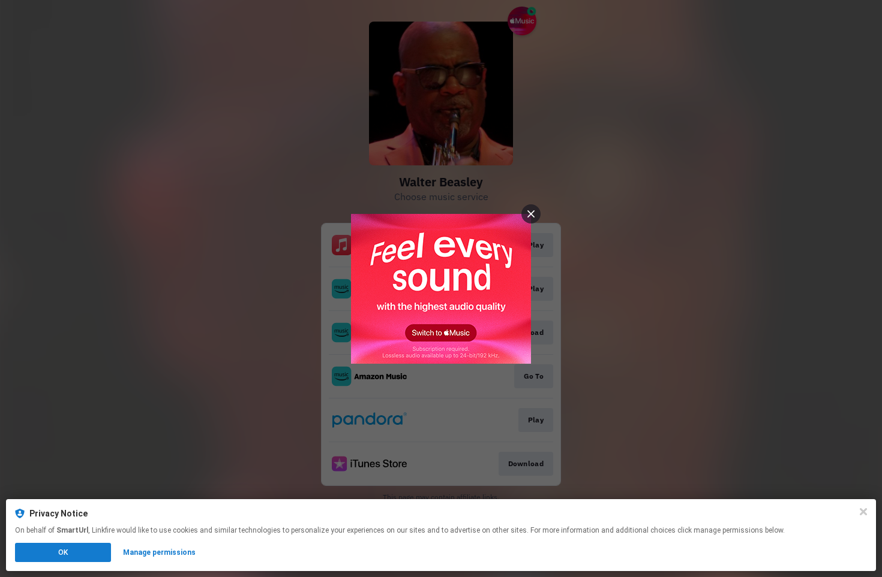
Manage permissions (159, 552)
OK (63, 552)
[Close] (863, 511)
